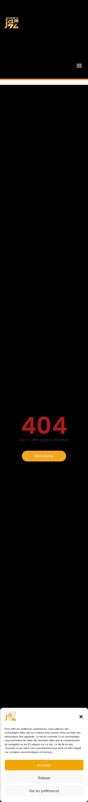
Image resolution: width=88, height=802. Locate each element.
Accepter (44, 765)
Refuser (44, 778)
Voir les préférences (44, 791)
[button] (81, 716)
